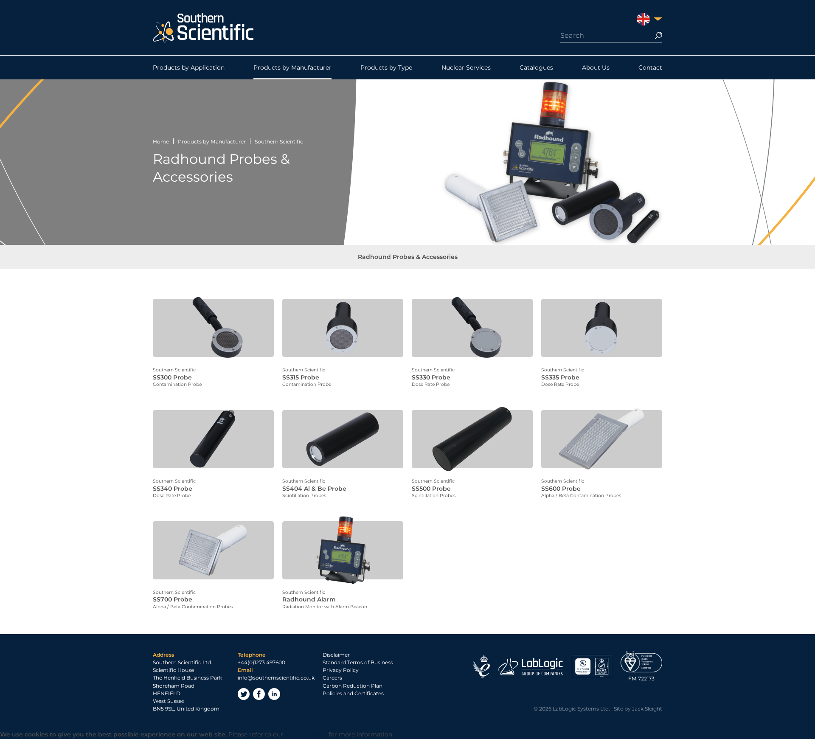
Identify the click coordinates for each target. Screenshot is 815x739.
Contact (650, 67)
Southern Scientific (279, 141)
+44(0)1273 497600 (261, 662)
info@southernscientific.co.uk (276, 677)
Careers (332, 677)
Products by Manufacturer (292, 67)
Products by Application (189, 67)
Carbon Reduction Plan (352, 686)
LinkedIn (274, 694)
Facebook (259, 694)
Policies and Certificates (353, 693)
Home (161, 141)
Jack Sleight (647, 708)
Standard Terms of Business (358, 662)
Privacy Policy (341, 670)
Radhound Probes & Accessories (408, 257)
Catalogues (536, 67)
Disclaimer (336, 655)
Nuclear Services (466, 67)
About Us (596, 67)
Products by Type (386, 67)
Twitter (244, 694)
